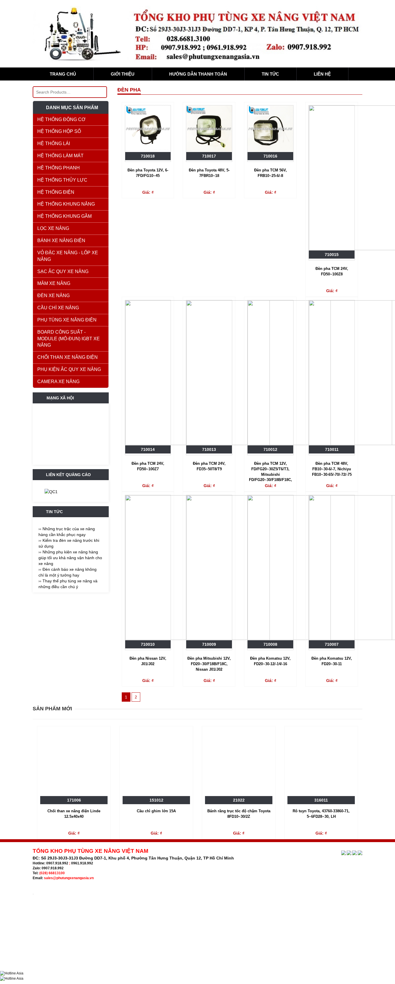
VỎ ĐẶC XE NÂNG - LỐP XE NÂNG (67, 256)
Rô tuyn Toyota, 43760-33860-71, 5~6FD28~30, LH (321, 814)
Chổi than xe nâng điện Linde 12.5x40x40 (73, 814)
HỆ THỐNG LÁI (53, 143)
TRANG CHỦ (63, 74)
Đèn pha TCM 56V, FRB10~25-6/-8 (270, 173)
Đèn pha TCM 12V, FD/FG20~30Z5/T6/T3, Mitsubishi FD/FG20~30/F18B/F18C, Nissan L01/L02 (270, 472)
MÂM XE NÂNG (53, 283)
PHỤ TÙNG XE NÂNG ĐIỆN (67, 319)
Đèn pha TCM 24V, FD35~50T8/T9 (209, 466)
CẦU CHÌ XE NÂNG (58, 307)
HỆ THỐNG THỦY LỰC (62, 180)
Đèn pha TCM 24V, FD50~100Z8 (331, 271)
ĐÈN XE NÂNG (53, 295)
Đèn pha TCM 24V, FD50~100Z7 (148, 466)
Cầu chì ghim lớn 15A (156, 811)
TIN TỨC (270, 74)
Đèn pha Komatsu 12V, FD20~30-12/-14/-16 (270, 661)
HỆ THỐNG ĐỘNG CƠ (61, 119)
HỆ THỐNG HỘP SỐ (59, 131)
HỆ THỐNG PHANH (58, 167)
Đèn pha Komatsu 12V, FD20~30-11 (331, 661)
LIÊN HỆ (322, 74)
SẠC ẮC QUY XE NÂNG (62, 271)
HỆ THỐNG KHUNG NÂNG (66, 204)
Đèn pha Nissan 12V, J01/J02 (148, 661)
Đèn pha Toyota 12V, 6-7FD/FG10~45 (148, 173)
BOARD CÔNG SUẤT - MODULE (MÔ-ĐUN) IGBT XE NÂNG (68, 339)
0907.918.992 (57, 863)
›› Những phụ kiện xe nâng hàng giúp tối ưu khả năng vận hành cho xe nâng (70, 558)
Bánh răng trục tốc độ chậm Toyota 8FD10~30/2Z (238, 814)
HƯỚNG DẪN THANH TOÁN (198, 74)
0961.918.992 (82, 863)
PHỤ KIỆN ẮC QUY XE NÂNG (69, 369)
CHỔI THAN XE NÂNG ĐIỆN (67, 357)
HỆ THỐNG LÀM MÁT (60, 155)
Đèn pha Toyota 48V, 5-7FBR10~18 (209, 173)
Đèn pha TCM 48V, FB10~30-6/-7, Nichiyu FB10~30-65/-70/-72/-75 (332, 468)
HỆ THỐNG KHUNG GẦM (64, 216)
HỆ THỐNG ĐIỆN (55, 192)
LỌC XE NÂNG (53, 228)
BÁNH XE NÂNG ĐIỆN (61, 240)
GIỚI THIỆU (122, 74)
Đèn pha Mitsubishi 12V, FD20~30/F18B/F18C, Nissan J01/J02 (209, 663)
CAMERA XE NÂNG (58, 381)
